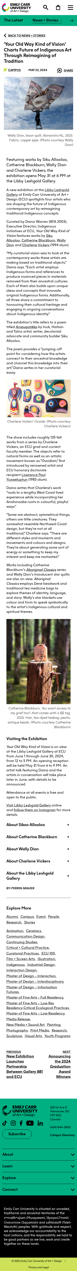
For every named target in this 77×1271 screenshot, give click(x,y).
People (53, 917)
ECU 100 (48, 953)
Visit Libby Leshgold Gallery (28, 805)
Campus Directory (62, 1135)
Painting (54, 1025)
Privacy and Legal (38, 1267)
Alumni (12, 917)
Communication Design (25, 936)
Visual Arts (33, 1036)
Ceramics (33, 931)
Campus (14, 70)
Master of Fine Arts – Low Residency (35, 1013)
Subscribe (17, 1134)
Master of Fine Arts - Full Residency (34, 997)
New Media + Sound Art (25, 1025)
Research (13, 922)
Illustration (46, 959)
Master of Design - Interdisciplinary (34, 981)
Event (40, 917)
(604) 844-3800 (60, 1127)
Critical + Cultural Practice (27, 948)
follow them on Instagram (35, 810)
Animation (14, 931)
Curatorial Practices (22, 953)
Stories (29, 922)
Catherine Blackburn (38, 240)
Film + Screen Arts (20, 959)
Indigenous (15, 965)
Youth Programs (57, 1036)
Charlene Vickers (35, 245)
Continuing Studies (21, 942)
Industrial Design (41, 965)
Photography (17, 1030)
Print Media (39, 1030)
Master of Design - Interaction (31, 976)
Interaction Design (21, 970)
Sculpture (14, 1036)
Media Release (18, 1019)
